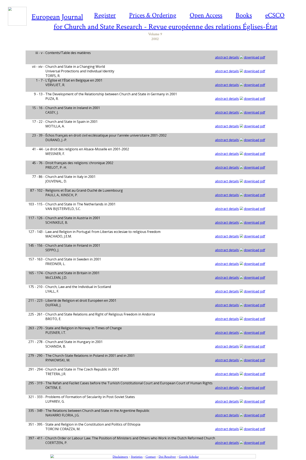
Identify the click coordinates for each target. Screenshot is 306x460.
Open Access (206, 15)
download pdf (254, 57)
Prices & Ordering (152, 15)
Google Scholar (189, 457)
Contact (151, 457)
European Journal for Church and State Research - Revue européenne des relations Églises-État (154, 22)
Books (244, 15)
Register (105, 15)
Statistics (137, 457)
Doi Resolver (167, 457)
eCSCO (275, 15)
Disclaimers (120, 457)
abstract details (227, 57)
